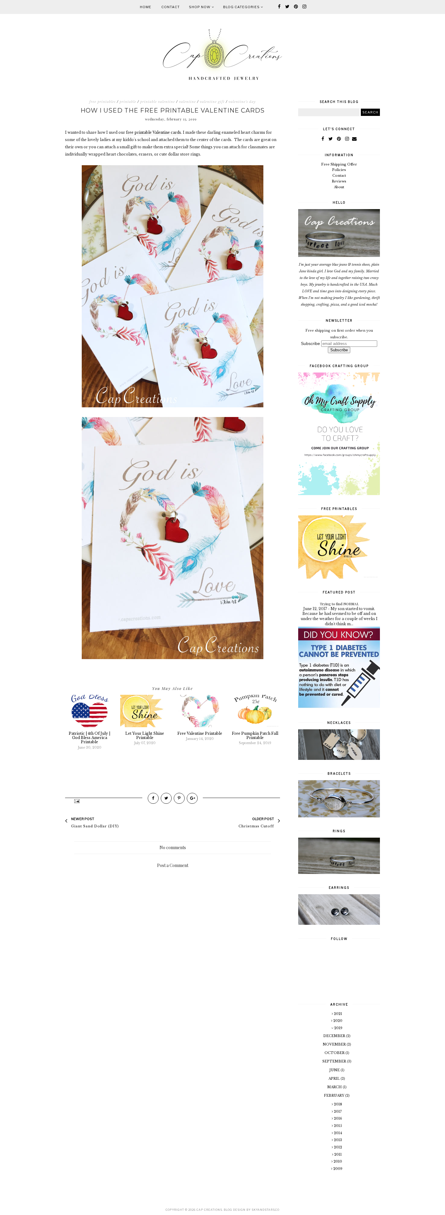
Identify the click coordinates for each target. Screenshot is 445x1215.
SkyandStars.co (265, 1209)
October (335, 1053)
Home (145, 7)
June (335, 1070)
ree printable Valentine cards (154, 132)
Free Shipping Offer (339, 164)
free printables (102, 102)
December (334, 1036)
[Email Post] (76, 801)
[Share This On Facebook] (153, 798)
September (334, 1061)
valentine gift (212, 102)
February (334, 1095)
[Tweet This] (166, 798)
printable (128, 102)
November (335, 1044)
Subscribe (310, 343)
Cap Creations (209, 1209)
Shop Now (200, 7)
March (335, 1087)
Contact (170, 7)
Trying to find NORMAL (339, 603)
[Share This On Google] (192, 798)
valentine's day (242, 102)
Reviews (339, 181)
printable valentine (157, 102)
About (339, 187)
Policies (339, 170)
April (334, 1078)
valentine (187, 102)
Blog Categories (242, 7)
